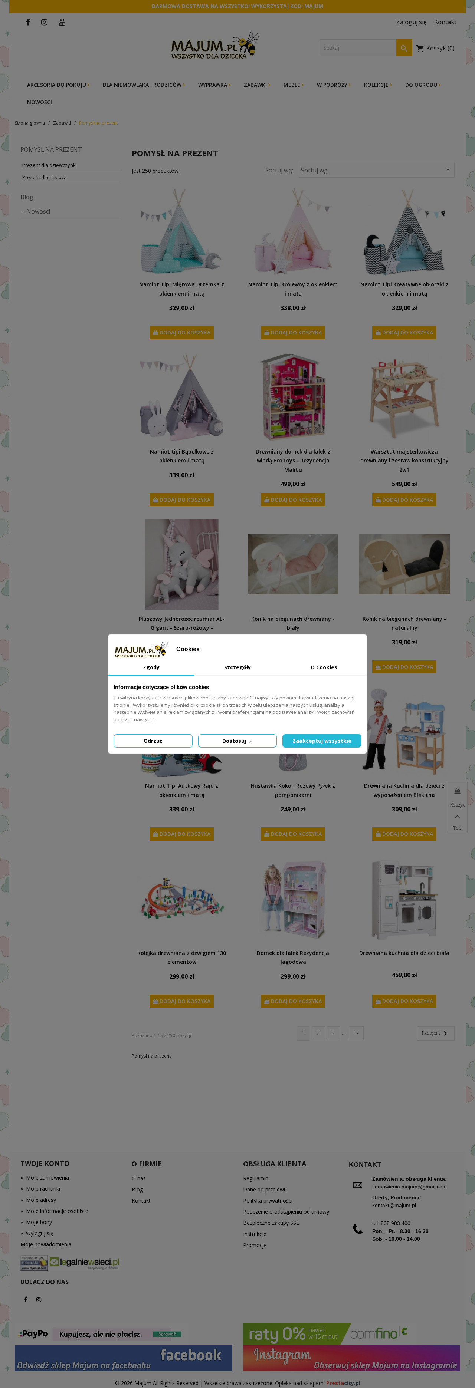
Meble (293, 84)
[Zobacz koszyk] (457, 791)
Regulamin (255, 1178)
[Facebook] (25, 1299)
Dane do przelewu (265, 1189)
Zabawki (256, 84)
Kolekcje (377, 84)
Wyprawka (213, 84)
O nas (139, 1178)
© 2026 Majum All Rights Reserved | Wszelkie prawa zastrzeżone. (195, 1383)
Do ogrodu (422, 84)
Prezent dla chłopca (44, 177)
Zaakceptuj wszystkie (321, 740)
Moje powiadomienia (45, 1244)
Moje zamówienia (44, 1177)
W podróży (333, 84)
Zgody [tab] (151, 667)
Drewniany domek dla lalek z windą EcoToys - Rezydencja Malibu (293, 460)
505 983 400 (395, 1223)
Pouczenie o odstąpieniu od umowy (286, 1211)
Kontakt (141, 1200)
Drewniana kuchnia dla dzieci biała (404, 952)
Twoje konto (44, 1163)
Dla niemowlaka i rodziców (143, 84)
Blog (26, 197)
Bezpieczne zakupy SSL (271, 1222)
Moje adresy (38, 1199)
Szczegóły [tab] (237, 667)
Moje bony (36, 1222)
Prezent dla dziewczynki (49, 165)
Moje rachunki (40, 1188)
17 (356, 1033)
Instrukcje (254, 1233)
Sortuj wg (376, 169)
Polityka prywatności (267, 1200)
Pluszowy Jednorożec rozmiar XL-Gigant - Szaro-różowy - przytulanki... (182, 627)
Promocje (255, 1245)
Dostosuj (235, 740)
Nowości (39, 102)
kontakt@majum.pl (394, 1205)
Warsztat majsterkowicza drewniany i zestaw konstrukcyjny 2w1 (404, 460)
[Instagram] (39, 1299)
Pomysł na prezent (51, 149)
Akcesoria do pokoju (57, 84)
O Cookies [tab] (324, 667)
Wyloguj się (36, 1233)
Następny (436, 1033)
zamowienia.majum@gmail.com (409, 1187)
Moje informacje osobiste (54, 1210)
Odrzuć (153, 740)
